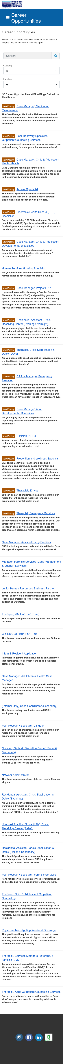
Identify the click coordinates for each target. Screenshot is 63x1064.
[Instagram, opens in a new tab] (19, 1040)
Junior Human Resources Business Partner (28, 588)
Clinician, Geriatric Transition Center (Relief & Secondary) (29, 750)
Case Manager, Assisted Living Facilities (26, 542)
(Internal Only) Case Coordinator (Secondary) (29, 706)
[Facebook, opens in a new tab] (29, 1040)
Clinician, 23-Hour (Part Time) (20, 634)
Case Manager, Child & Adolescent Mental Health (30, 161)
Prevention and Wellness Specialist (38, 458)
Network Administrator (15, 775)
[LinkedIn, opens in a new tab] (38, 1040)
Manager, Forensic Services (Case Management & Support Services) (31, 563)
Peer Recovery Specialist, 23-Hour (23, 725)
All (7, 70)
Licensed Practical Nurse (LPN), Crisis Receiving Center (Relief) (25, 826)
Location (7, 79)
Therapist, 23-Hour (28, 490)
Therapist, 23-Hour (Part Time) (20, 614)
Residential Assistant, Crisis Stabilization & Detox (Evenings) (28, 796)
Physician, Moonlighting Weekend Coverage (29, 930)
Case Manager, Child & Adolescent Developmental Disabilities (30, 243)
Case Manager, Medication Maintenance (25, 108)
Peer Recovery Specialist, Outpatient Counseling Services (25, 138)
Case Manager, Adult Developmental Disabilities (22, 411)
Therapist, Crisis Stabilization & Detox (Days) (28, 352)
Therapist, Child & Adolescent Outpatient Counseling (27, 896)
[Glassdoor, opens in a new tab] (48, 1040)
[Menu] (7, 17)
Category (7, 65)
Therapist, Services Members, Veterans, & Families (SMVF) (28, 958)
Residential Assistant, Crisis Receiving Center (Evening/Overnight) (26, 322)
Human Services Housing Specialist (24, 268)
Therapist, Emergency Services (36, 513)
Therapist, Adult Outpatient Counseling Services (31, 992)
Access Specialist (27, 189)
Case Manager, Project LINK (34, 288)
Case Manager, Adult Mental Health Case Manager (27, 678)
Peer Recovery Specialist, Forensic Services (29, 874)
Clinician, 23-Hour (27, 436)
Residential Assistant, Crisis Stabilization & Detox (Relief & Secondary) (28, 850)
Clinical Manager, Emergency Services (27, 378)
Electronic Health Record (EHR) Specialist (28, 214)
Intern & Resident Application (19, 653)
